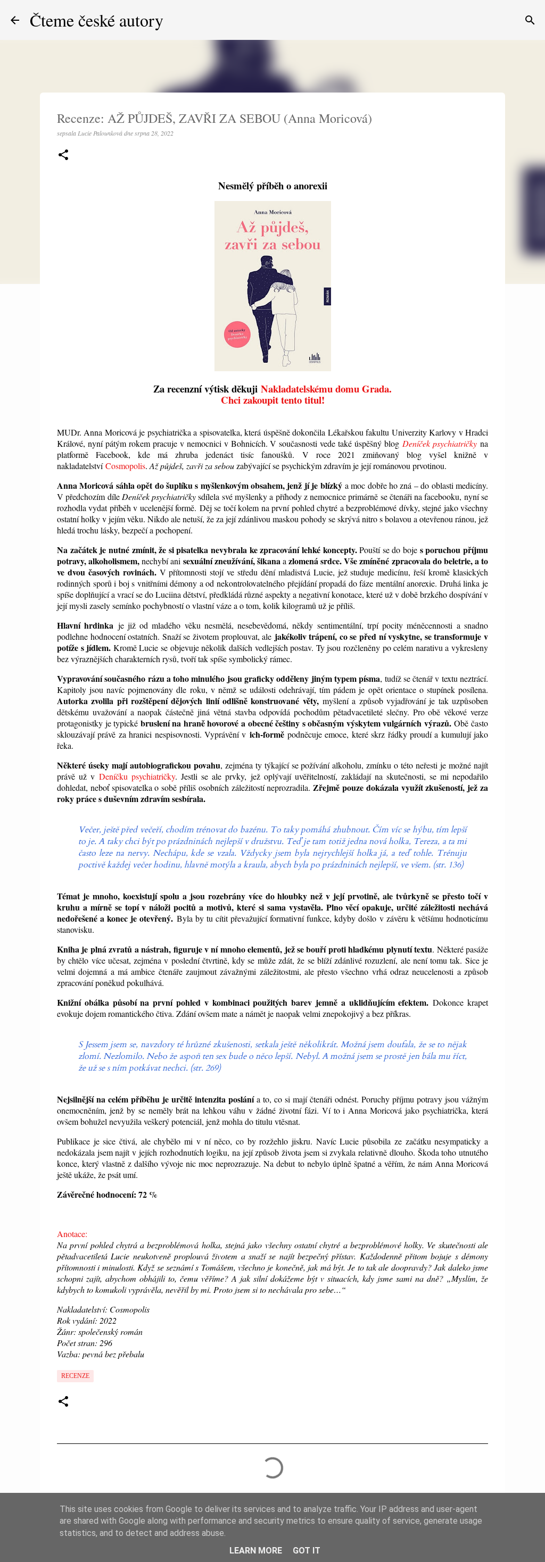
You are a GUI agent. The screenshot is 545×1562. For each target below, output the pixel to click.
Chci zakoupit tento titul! (273, 399)
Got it (306, 1551)
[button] (63, 155)
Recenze (75, 1376)
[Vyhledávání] (530, 20)
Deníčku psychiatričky (137, 776)
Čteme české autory (96, 20)
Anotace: (72, 1233)
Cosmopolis (125, 465)
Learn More (255, 1551)
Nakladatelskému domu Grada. (326, 388)
